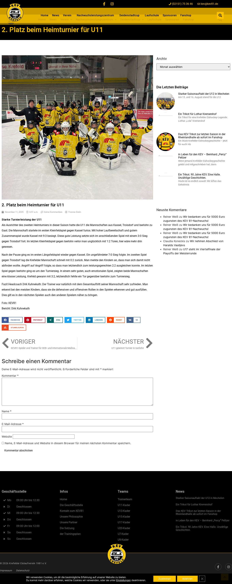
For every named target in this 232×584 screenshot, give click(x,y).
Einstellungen (123, 580)
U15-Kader (124, 516)
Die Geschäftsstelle (71, 505)
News (55, 15)
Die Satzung (67, 528)
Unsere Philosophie (71, 516)
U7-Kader (123, 534)
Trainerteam (125, 499)
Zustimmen (164, 578)
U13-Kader (124, 510)
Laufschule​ (152, 15)
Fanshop (185, 15)
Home (44, 15)
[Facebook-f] (104, 4)
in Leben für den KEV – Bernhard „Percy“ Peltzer (202, 520)
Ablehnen (187, 578)
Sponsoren (170, 15)
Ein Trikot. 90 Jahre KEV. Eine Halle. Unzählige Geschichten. (199, 176)
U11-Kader (124, 505)
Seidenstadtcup (129, 15)
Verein (67, 15)
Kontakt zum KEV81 (72, 510)
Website (7, 436)
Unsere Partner (68, 522)
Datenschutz (22, 570)
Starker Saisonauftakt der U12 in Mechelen (203, 93)
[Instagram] (112, 4)
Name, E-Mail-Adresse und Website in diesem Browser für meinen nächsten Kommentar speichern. (68, 443)
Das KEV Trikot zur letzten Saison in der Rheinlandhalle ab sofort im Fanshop (201, 136)
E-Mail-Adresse (13, 424)
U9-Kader (123, 539)
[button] (220, 15)
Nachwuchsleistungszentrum (95, 15)
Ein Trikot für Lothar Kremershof (197, 114)
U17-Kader (124, 522)
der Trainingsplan (70, 534)
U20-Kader (124, 528)
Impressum (6, 570)
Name (6, 411)
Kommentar (10, 375)
